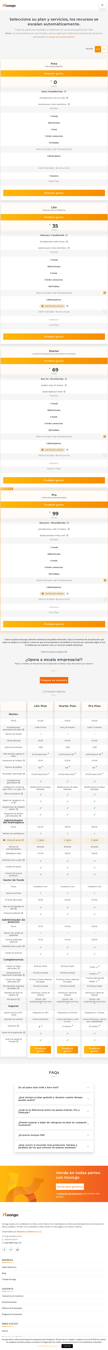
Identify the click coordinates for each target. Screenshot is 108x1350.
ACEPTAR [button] (67, 1346)
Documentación (9, 1302)
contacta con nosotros (69, 1193)
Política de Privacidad (12, 1308)
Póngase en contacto (54, 680)
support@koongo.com (12, 1243)
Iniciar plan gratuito (70, 1186)
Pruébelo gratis (54, 217)
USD (104, 49)
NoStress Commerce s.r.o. (29, 1231)
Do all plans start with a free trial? (38, 1087)
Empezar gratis (53, 73)
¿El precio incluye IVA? (31, 1135)
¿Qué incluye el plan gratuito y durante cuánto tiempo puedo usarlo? (50, 1098)
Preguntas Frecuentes (12, 1314)
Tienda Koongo (9, 1279)
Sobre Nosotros (9, 1267)
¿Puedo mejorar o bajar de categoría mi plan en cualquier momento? (52, 1123)
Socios (5, 1331)
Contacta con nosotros (12, 1296)
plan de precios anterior (63, 36)
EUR (98, 49)
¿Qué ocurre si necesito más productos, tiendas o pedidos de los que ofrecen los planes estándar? (47, 1146)
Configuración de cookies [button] (47, 1346)
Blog (4, 1273)
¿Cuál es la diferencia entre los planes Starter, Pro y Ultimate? (49, 1111)
